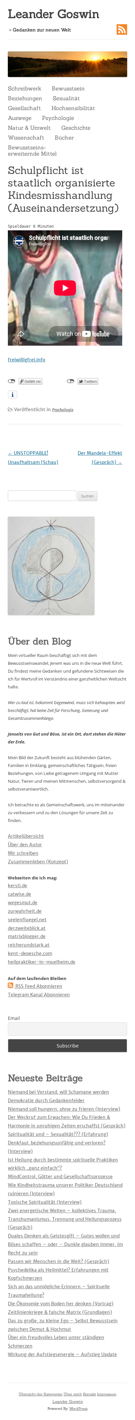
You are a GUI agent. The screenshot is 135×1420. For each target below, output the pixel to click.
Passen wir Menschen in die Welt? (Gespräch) (58, 1261)
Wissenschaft (26, 137)
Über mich (73, 1394)
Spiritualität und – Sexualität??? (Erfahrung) (58, 1134)
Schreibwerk (24, 88)
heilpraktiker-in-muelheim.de (41, 962)
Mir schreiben (23, 853)
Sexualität (66, 98)
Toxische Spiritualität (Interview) (45, 1202)
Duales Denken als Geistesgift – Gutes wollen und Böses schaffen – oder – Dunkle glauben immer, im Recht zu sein (65, 1244)
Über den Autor (25, 845)
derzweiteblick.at (27, 928)
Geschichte (75, 127)
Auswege (19, 118)
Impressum (106, 1394)
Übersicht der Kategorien (41, 1394)
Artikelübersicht (26, 836)
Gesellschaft (24, 108)
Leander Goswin (53, 14)
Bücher (64, 137)
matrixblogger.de (27, 936)
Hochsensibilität (73, 108)
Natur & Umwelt (29, 127)
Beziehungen (25, 98)
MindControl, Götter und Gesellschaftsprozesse (60, 1177)
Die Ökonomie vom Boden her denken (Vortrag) (60, 1304)
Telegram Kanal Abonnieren (39, 995)
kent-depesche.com (30, 953)
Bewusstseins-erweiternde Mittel (32, 150)
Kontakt (89, 1394)
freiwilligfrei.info (26, 360)
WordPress (78, 1408)
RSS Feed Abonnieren (38, 986)
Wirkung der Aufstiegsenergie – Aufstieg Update (62, 1354)
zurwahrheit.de (25, 911)
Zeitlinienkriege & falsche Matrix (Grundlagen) (60, 1312)
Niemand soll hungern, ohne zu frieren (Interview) (64, 1109)
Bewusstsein (68, 88)
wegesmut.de (22, 903)
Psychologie (58, 118)
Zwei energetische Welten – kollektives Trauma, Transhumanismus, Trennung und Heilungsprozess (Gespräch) (65, 1219)
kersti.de (17, 886)
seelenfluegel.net (27, 920)
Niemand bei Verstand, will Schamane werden (58, 1092)
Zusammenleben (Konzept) (38, 862)
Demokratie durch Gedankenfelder (46, 1100)
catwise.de (19, 894)
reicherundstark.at (28, 945)
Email (14, 1018)
